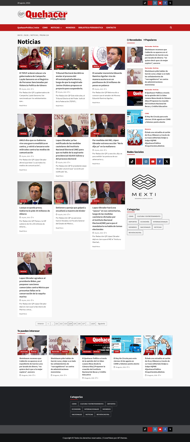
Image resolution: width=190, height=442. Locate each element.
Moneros (148, 129)
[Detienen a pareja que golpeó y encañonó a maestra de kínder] (71, 192)
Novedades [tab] (135, 40)
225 (74, 323)
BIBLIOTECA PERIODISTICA (90, 27)
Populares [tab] (151, 40)
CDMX (45, 27)
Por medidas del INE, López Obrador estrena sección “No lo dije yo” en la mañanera (107, 143)
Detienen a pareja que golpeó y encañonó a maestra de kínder (71, 209)
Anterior (41, 323)
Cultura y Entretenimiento (148, 216)
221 (56, 323)
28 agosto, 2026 (26, 375)
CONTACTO (111, 27)
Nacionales (148, 47)
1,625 (93, 323)
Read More (23, 105)
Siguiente (101, 323)
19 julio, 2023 (25, 156)
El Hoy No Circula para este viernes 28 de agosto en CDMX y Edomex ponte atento (158, 119)
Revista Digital (135, 232)
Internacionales (160, 222)
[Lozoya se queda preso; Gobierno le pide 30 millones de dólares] (34, 192)
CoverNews (108, 438)
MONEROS (70, 27)
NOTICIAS (55, 27)
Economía (144, 222)
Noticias (23, 66)
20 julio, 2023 (25, 89)
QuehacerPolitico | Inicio (28, 27)
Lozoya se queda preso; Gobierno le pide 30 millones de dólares (34, 211)
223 (65, 323)
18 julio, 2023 (98, 233)
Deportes (133, 222)
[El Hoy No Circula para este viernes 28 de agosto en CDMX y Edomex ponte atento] (135, 117)
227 (83, 323)
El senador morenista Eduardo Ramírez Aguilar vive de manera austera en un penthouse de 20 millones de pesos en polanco (107, 79)
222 (61, 323)
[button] (171, 27)
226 (79, 323)
